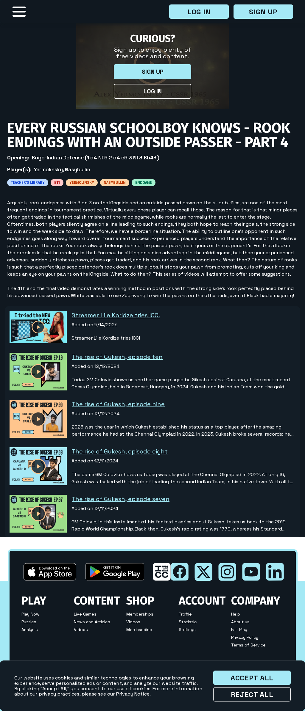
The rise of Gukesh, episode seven (120, 499)
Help (235, 614)
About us (240, 621)
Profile (185, 614)
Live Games (85, 614)
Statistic (188, 621)
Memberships (139, 614)
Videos (81, 629)
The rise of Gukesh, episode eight (119, 451)
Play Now (30, 614)
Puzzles (28, 621)
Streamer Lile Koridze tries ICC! (115, 315)
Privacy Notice (133, 694)
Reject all (252, 694)
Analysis (29, 629)
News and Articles (92, 621)
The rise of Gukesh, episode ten (117, 357)
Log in (199, 11)
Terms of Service (248, 645)
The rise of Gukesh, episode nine (118, 404)
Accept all (252, 677)
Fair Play (239, 629)
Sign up (263, 11)
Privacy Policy (244, 637)
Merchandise (139, 629)
